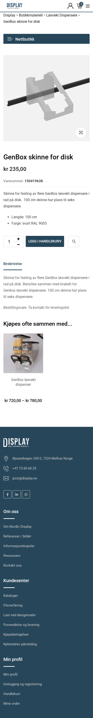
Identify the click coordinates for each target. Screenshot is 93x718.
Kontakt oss (12, 565)
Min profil (10, 674)
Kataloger (10, 596)
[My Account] (70, 5)
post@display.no (24, 478)
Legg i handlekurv (44, 241)
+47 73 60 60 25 (24, 468)
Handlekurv (11, 694)
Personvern (11, 556)
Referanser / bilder (17, 536)
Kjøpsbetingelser (16, 634)
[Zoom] (81, 133)
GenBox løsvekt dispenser (23, 382)
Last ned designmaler (19, 615)
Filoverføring (12, 605)
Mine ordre (11, 704)
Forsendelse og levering (21, 625)
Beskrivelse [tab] (12, 264)
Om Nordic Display (17, 527)
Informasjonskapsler (19, 546)
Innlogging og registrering (22, 684)
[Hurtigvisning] (73, 241)
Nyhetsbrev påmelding (20, 644)
